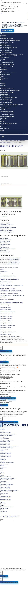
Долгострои (3, 250)
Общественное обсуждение (7, 232)
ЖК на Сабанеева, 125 (14, 258)
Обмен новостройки (6, 50)
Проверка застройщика (5, 226)
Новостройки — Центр (5, 334)
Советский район (4, 238)
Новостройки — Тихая (5, 329)
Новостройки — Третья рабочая (8, 332)
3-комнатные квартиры (7, 64)
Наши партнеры (4, 271)
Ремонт (2, 76)
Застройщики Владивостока (11, 302)
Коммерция (3, 69)
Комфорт (7, 299)
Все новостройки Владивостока (7, 248)
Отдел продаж (4, 78)
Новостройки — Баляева (6, 316)
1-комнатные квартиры (6, 61)
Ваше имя (2, 400)
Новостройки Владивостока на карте (9, 293)
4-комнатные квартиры (7, 66)
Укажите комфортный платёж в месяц (10, 374)
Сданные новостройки (5, 295)
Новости (2, 37)
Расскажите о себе (5, 378)
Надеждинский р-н (4, 247)
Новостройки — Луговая (6, 318)
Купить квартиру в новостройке (7, 311)
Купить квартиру (4, 57)
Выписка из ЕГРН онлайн (7, 42)
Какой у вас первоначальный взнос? (10, 370)
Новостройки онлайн (6, 52)
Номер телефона (4, 402)
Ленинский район (4, 242)
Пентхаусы (3, 67)
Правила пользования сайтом (7, 273)
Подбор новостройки (5, 223)
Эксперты (3, 35)
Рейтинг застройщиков (7, 38)
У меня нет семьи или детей (7, 392)
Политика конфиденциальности (8, 276)
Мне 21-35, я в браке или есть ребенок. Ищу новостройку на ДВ (11, 382)
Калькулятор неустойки (5, 229)
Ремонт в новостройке (5, 309)
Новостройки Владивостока (8, 47)
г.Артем (2, 245)
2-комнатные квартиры (7, 62)
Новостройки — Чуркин (5, 327)
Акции (1, 79)
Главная (2, 33)
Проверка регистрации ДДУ (8, 56)
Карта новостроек (5, 45)
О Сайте (2, 269)
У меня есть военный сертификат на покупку (13, 390)
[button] (14, 82)
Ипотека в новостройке (5, 307)
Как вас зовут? (4, 358)
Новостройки (3, 44)
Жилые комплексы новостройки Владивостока (11, 289)
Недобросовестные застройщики (10, 40)
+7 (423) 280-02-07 (23, 133)
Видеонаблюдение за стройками (8, 227)
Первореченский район (5, 239)
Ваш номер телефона (5, 360)
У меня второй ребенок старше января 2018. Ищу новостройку (13, 387)
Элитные (12, 299)
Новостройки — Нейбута (6, 320)
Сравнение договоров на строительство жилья (11, 285)
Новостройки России (6, 49)
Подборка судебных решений (7, 284)
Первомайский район (5, 244)
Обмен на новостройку (5, 305)
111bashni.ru (12, 336)
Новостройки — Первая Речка (7, 325)
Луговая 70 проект (11, 146)
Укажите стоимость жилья (7, 368)
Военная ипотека (5, 74)
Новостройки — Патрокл (6, 323)
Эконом (2, 299)
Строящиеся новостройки (18, 295)
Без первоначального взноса (8, 73)
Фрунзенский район (5, 241)
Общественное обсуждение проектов (11, 54)
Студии (2, 59)
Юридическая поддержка (6, 281)
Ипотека (2, 71)
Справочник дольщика (9, 279)
